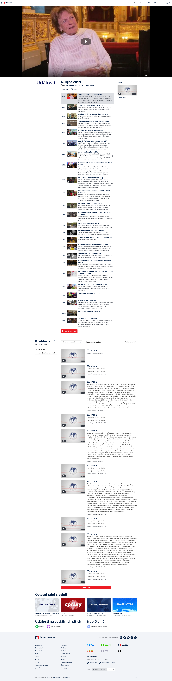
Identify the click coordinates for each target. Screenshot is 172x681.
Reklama (63, 648)
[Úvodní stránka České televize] (45, 637)
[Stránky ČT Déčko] (90, 651)
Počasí (37, 659)
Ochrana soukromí (57, 677)
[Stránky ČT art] (104, 651)
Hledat (149, 2)
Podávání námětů (66, 662)
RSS (136, 677)
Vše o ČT (37, 668)
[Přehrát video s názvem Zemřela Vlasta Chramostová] (86, 41)
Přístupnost (67, 677)
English (48, 677)
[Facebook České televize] (124, 637)
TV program (38, 645)
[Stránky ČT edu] (121, 651)
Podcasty (38, 656)
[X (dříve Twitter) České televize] (131, 637)
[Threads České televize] (135, 637)
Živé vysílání (38, 648)
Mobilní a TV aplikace (41, 665)
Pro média (64, 645)
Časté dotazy (65, 665)
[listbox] (103, 669)
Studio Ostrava (65, 654)
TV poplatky (39, 651)
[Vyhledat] (80, 342)
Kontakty (64, 668)
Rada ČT (63, 656)
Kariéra (63, 659)
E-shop (37, 662)
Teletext (37, 654)
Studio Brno (64, 651)
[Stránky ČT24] (90, 646)
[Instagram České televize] (121, 637)
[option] (95, 669)
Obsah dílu (64, 89)
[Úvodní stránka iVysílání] (8, 3)
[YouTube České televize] (128, 637)
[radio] (46, 349)
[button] (86, 41)
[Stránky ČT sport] (106, 646)
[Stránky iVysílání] (123, 646)
